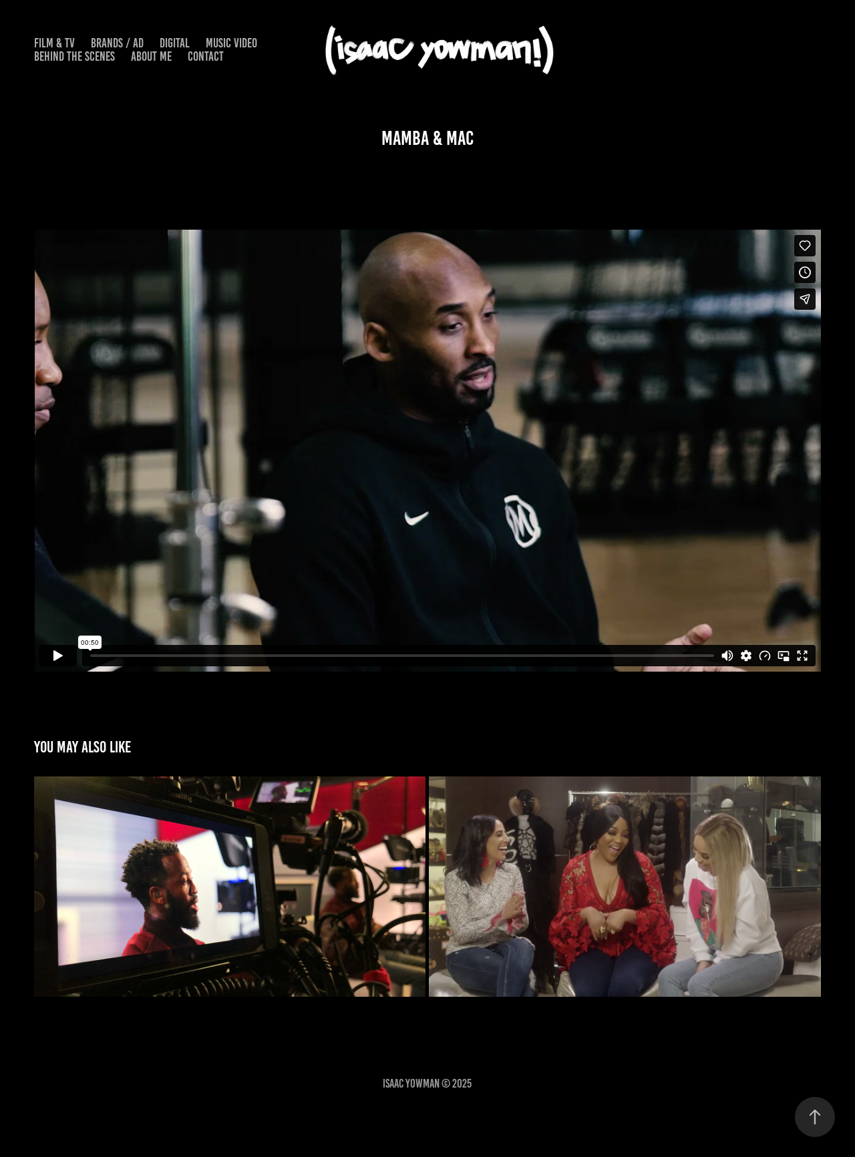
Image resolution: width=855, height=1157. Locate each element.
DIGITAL (175, 43)
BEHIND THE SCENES (74, 56)
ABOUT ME (151, 56)
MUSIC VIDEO (231, 43)
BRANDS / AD (117, 43)
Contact (206, 56)
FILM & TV (54, 43)
